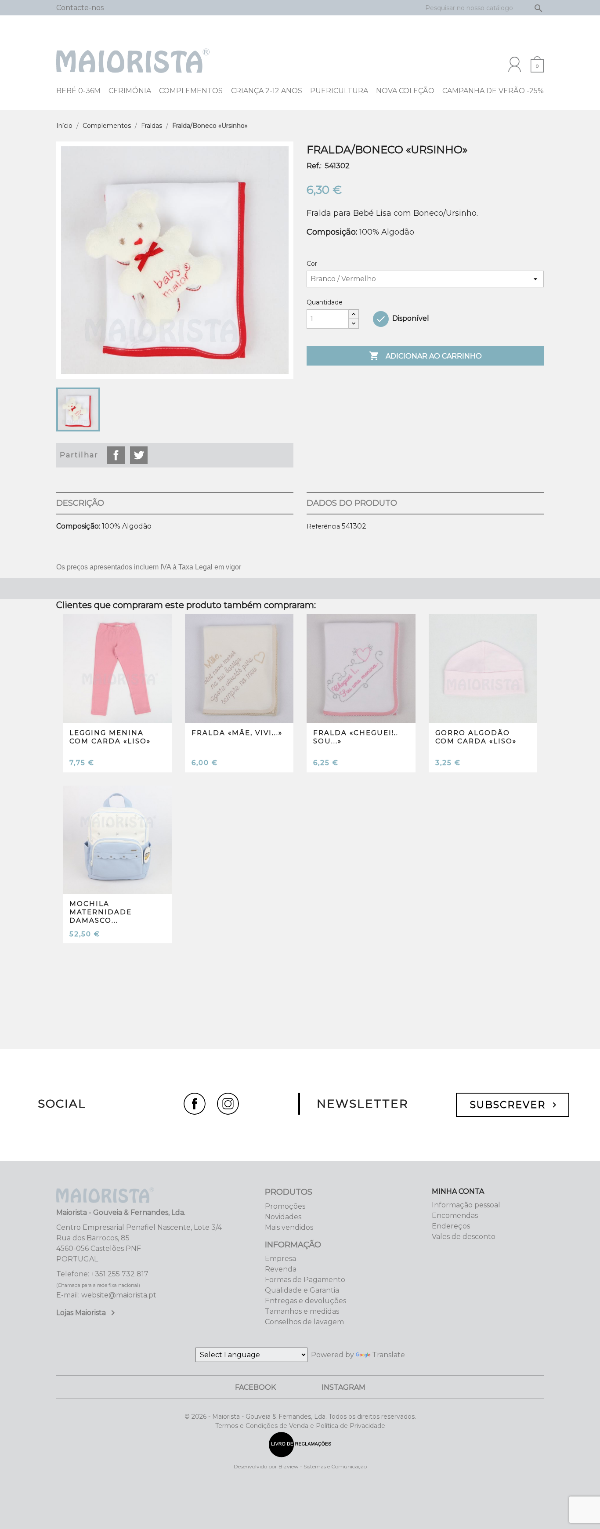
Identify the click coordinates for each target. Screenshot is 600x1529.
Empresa (280, 1258)
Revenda (280, 1269)
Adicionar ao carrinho (425, 356)
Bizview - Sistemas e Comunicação (322, 1466)
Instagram (343, 1387)
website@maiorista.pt (118, 1295)
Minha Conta (458, 1191)
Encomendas (455, 1215)
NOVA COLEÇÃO (405, 91)
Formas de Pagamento (305, 1279)
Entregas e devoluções (305, 1301)
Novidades (283, 1217)
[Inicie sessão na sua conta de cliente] (514, 64)
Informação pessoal (466, 1205)
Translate (388, 1355)
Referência (323, 526)
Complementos (191, 91)
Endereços (451, 1226)
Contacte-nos (80, 8)
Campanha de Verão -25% (493, 91)
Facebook (255, 1387)
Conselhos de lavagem (304, 1322)
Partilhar (116, 455)
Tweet (139, 455)
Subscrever (515, 1105)
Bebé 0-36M (78, 91)
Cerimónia (129, 91)
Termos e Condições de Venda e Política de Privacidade (300, 1426)
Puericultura (339, 91)
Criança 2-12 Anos (266, 91)
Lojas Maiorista (87, 1312)
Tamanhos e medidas (302, 1311)
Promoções (285, 1206)
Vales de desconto (463, 1236)
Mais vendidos (289, 1227)
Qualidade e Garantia (302, 1290)
